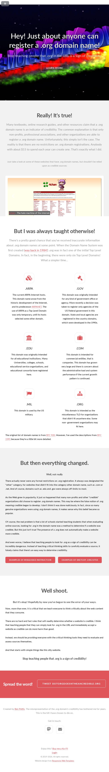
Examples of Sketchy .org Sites (80, 560)
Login (54, 753)
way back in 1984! (36, 250)
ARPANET (37, 307)
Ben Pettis (20, 709)
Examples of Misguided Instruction (30, 560)
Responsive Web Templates (63, 761)
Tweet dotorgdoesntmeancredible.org (71, 684)
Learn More (54, 68)
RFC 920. (50, 435)
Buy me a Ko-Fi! (60, 749)
